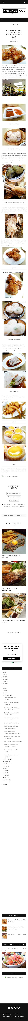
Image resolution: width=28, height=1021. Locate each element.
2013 (4, 690)
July (6, 768)
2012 (4, 693)
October (7, 761)
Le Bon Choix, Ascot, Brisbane (11, 723)
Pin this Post (15, 500)
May (6, 773)
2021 (4, 672)
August (6, 766)
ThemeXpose (10, 1016)
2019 (4, 676)
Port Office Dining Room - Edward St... (11, 589)
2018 (4, 679)
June (6, 770)
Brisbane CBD (7, 506)
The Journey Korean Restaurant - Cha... (14, 621)
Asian (12, 504)
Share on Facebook (14, 493)
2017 (4, 681)
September (7, 763)
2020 (4, 674)
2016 (4, 683)
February (7, 779)
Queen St (17, 506)
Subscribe (11, 658)
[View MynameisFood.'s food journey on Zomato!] (14, 977)
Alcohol (8, 504)
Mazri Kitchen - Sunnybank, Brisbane (17, 934)
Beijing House (17, 504)
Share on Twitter (15, 496)
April (6, 775)
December (7, 695)
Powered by (8, 662)
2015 (4, 686)
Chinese (13, 506)
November (7, 759)
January (7, 782)
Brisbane (23, 504)
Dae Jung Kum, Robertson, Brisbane (13, 741)
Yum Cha (22, 506)
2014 (4, 688)
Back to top (21, 1019)
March (6, 777)
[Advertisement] (9, 796)
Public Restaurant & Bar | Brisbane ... (12, 557)
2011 (4, 784)
